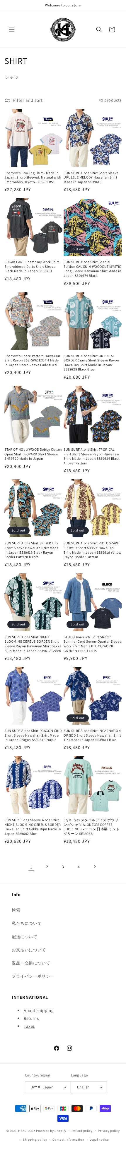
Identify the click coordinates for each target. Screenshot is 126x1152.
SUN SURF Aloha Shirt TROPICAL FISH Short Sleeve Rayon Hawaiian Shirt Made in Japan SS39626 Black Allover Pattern (92, 456)
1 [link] (31, 867)
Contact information (68, 1139)
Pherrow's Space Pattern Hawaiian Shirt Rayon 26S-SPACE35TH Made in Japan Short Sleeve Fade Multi (32, 360)
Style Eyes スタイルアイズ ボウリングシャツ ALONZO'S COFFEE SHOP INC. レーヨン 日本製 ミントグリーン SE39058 (92, 827)
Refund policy (82, 1131)
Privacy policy (109, 1131)
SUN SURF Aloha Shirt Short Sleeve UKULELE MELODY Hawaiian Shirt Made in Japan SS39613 (91, 177)
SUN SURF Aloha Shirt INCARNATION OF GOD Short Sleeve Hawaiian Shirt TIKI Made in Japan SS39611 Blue (92, 735)
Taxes (29, 1026)
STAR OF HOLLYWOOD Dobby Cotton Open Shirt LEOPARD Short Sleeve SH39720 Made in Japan (33, 454)
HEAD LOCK (26, 1130)
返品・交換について (31, 963)
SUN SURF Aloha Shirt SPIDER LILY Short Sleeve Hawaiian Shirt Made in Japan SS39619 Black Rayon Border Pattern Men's (31, 550)
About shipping (39, 1010)
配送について (25, 936)
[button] (11, 29)
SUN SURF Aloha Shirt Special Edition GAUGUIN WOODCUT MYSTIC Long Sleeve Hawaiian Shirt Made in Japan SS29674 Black (92, 269)
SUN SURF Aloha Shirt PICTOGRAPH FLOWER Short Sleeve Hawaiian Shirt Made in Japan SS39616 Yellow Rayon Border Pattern (92, 550)
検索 (16, 910)
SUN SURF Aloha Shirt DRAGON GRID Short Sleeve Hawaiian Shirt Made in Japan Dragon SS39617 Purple (33, 735)
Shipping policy (35, 1139)
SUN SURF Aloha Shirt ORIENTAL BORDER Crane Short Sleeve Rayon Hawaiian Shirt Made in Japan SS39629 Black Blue (91, 363)
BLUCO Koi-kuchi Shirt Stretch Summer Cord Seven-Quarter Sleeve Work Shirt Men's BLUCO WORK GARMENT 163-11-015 (92, 644)
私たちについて (27, 923)
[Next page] (94, 866)
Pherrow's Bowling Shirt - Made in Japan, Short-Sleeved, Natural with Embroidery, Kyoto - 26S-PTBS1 (32, 177)
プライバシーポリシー (33, 976)
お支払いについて (29, 949)
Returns (31, 1018)
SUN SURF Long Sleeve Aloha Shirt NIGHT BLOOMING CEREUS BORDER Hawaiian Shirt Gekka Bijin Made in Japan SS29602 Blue (32, 827)
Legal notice (99, 1139)
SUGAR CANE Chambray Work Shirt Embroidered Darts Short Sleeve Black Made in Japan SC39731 (31, 266)
